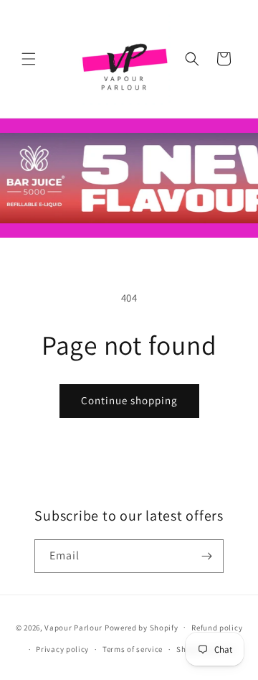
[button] (28, 59)
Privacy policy (62, 649)
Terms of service (132, 649)
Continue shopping (129, 400)
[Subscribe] (207, 556)
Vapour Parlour (73, 627)
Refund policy (216, 628)
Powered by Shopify (141, 627)
